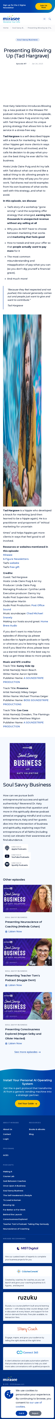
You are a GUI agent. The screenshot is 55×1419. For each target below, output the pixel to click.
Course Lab (8, 1176)
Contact (7, 1134)
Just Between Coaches (14, 1181)
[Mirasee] (11, 17)
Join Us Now (43, 6)
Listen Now (15, 931)
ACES (5, 1155)
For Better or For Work (14, 1209)
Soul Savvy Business (21, 28)
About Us (7, 1129)
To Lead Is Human (12, 1200)
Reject (35, 1413)
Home (5, 28)
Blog (31, 1134)
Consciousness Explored (15, 1219)
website (14, 563)
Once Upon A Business (14, 1186)
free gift (14, 567)
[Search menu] (50, 19)
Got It (21, 1413)
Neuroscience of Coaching (16, 1229)
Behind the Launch (12, 1214)
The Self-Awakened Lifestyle (17, 1195)
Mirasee (7, 555)
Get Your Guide (26, 1103)
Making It (7, 1171)
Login (6, 1139)
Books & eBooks (37, 1129)
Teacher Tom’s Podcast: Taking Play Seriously (26, 1224)
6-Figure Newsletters (16, 559)
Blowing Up (8, 1205)
